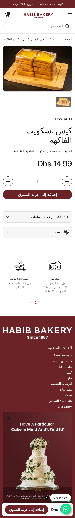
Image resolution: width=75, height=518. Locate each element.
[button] (7, 15)
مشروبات (65, 389)
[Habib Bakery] (38, 15)
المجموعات (40, 39)
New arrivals (63, 355)
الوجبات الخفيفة (61, 384)
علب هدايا (65, 367)
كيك (69, 372)
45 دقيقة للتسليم (60, 401)
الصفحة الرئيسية (62, 39)
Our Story (65, 407)
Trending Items (61, 361)
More (68, 395)
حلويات (67, 378)
